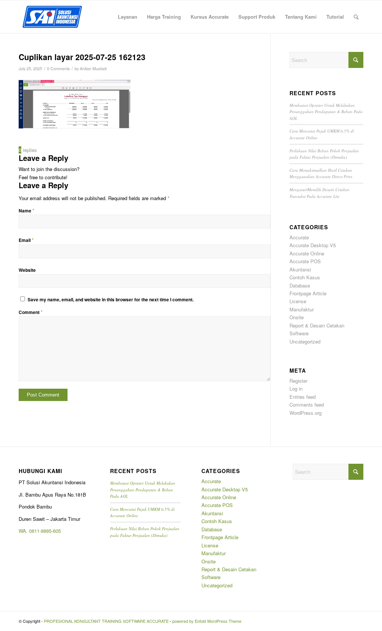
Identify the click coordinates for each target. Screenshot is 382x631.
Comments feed (306, 404)
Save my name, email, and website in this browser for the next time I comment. (111, 299)
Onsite (296, 317)
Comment (31, 312)
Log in (296, 388)
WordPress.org (305, 412)
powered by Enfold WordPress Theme (206, 621)
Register (298, 380)
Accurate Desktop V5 (312, 245)
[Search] (356, 16)
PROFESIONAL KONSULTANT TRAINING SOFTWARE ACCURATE (106, 621)
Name (26, 211)
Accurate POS (305, 261)
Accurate (299, 237)
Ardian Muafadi (93, 68)
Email (26, 240)
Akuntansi (300, 269)
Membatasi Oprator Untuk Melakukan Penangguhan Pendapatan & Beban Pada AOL (326, 111)
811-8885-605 (46, 530)
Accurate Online (306, 253)
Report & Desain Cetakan (316, 325)
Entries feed (302, 396)
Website (27, 270)
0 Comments (58, 68)
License (297, 301)
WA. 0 (25, 530)
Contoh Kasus (304, 277)
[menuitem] (127, 16)
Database (299, 285)
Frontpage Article (307, 293)
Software (299, 333)
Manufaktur (301, 309)
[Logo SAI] (52, 16)
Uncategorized (304, 341)
